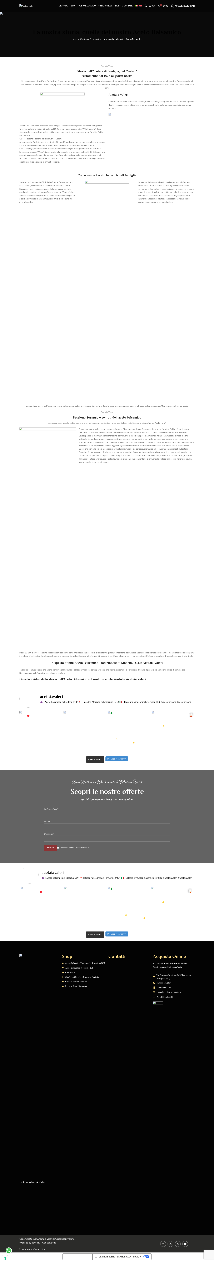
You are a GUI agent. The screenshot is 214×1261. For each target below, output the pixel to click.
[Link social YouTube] (185, 1244)
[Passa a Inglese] (140, 6)
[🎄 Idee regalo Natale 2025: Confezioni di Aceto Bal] (129, 732)
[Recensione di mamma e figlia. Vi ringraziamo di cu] (40, 732)
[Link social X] (170, 1244)
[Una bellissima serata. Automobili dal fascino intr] (173, 732)
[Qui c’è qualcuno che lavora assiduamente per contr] (85, 732)
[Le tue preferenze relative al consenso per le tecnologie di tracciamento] (5, 1258)
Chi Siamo (84, 39)
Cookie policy (39, 1249)
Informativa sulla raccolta (77, 1256)
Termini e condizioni (77, 847)
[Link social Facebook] (163, 1244)
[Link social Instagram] (178, 1244)
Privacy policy (25, 1249)
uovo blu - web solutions (44, 1242)
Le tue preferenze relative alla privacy (118, 1256)
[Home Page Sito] (26, 5)
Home (74, 39)
